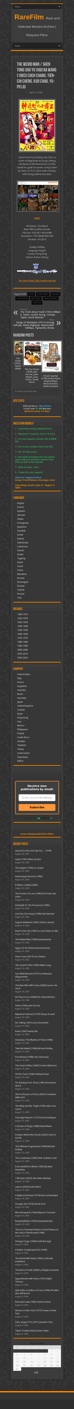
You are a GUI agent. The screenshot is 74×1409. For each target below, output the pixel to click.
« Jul (36, 1372)
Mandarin (22, 574)
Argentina (22, 686)
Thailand (21, 745)
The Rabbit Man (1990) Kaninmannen (33, 939)
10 (17, 1358)
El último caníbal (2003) (26, 885)
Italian (20, 519)
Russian (21, 586)
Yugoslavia (22, 757)
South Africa (23, 737)
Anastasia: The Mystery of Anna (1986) (34, 1040)
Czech (20, 566)
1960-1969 (22, 634)
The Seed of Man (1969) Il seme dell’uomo (36, 1065)
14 (45, 1358)
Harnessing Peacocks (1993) (29, 876)
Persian (20, 593)
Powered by (29, 818)
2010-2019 (22, 653)
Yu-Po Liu (37, 303)
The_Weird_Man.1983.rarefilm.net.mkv (37, 280)
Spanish (21, 511)
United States (23, 674)
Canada (21, 709)
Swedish (21, 530)
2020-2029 (22, 657)
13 (38, 1358)
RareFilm (29, 17)
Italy (19, 678)
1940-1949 (22, 626)
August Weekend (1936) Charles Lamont (34, 922)
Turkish (20, 590)
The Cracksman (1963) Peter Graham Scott (36, 1158)
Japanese (21, 527)
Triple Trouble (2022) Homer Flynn (32, 1330)
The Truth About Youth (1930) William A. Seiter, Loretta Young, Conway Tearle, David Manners (40, 313)
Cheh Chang (43, 294)
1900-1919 (22, 614)
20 (38, 1362)
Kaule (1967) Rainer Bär (26, 1031)
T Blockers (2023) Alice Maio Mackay (33, 1178)
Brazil (20, 694)
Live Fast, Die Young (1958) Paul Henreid (34, 913)
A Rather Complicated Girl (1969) (31, 1250)
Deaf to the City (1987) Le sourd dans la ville (36, 931)
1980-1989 (22, 642)
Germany (21, 698)
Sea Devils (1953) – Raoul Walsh (18, 363)
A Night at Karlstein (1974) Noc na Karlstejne (36, 1195)
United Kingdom (25, 705)
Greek (20, 534)
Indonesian (22, 542)
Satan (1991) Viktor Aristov (28, 859)
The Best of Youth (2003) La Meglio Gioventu (37, 1270)
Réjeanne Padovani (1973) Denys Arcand (35, 1014)
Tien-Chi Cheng (50, 298)
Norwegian (22, 582)
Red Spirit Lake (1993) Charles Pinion (33, 1302)
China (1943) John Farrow (27, 1005)
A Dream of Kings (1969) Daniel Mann (33, 1126)
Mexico (20, 725)
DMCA (20, 761)
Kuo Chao (35, 298)
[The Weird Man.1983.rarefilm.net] (37, 125)
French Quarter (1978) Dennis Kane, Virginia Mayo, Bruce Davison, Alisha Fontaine (50, 381)
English (20, 503)
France (20, 682)
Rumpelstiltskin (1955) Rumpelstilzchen (34, 1221)
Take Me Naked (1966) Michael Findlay (33, 1048)
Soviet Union (23, 753)
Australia (21, 690)
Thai (19, 597)
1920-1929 (22, 618)
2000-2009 (22, 649)
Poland (20, 733)
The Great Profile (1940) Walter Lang (33, 965)
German (21, 515)
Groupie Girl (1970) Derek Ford (30, 1204)
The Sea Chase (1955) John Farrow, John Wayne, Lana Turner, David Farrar (32, 375)
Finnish (20, 550)
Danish (20, 538)
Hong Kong (22, 298)
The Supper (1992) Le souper (29, 868)
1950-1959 (22, 630)
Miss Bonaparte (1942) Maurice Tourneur (35, 1212)
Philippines (22, 729)
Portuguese (23, 523)
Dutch (20, 562)
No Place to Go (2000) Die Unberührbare (35, 997)
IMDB (37, 218)
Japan (20, 702)
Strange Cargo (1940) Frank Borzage (33, 1241)
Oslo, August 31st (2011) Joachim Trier (34, 1322)
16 (57, 1358)
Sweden (21, 741)
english (55, 294)
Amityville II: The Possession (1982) (32, 905)
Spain (20, 713)
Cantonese (22, 546)
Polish (20, 570)
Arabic (20, 554)
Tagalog (21, 558)
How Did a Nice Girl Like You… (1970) (33, 850)
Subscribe (37, 807)
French (20, 507)
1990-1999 (22, 646)
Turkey (20, 749)
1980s (31, 294)
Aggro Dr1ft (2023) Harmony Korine (32, 948)
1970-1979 (22, 638)
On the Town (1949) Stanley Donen (32, 1074)
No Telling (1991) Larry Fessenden (31, 1022)
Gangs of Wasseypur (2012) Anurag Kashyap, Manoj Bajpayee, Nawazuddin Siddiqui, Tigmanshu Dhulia (33, 324)
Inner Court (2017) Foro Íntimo (30, 956)
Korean (20, 578)
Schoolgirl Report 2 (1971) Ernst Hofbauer (35, 1117)
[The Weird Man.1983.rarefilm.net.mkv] (37, 196)
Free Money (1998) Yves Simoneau (32, 1057)
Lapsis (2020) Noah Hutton (28, 1186)
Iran (19, 721)
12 (31, 1358)
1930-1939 (22, 622)
